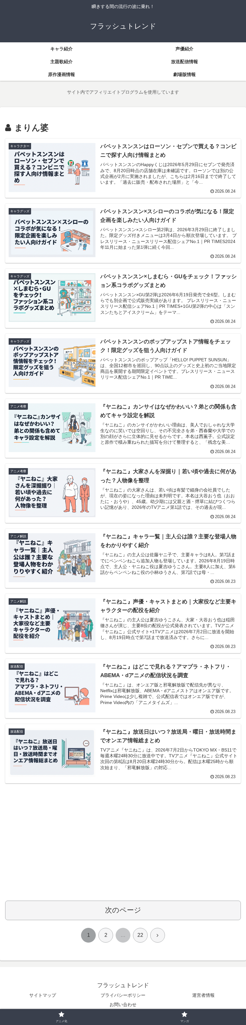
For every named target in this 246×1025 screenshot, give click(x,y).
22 (140, 935)
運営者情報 (203, 995)
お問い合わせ (123, 1004)
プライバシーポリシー (123, 995)
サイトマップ (42, 995)
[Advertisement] (123, 845)
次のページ (123, 910)
